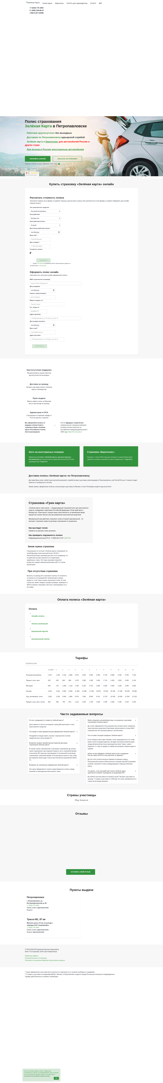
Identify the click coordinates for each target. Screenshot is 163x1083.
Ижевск (57, 22)
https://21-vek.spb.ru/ (75, 432)
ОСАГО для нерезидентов (77, 3)
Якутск (112, 99)
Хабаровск (113, 73)
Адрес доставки (35, 335)
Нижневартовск (87, 23)
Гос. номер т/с (34, 307)
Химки (112, 80)
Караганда (58, 44)
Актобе (30, 23)
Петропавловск (87, 68)
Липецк (57, 83)
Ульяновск (113, 64)
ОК (56, 1078)
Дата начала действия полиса (40, 228)
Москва (57, 96)
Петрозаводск (87, 65)
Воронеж (31, 87)
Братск (30, 59)
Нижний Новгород (88, 26)
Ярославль (113, 102)
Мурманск (58, 99)
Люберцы (58, 86)
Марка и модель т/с (36, 300)
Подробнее (44, 461)
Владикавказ (32, 71)
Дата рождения (35, 286)
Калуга (57, 41)
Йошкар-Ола (59, 28)
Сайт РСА (67, 538)
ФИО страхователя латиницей (40, 279)
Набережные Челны (89, 14)
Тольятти (113, 48)
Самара (85, 87)
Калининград (59, 38)
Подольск (85, 71)
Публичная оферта (31, 956)
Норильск (85, 43)
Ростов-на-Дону (87, 81)
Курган (57, 76)
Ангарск (30, 30)
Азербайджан (32, 17)
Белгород (31, 49)
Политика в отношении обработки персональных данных (45, 960)
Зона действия (35, 214)
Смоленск (113, 15)
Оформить (39, 346)
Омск (84, 49)
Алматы (30, 26)
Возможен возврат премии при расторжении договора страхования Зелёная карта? (48, 744)
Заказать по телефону (67, 159)
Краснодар (59, 70)
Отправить (90, 982)
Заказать (43, 260)
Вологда (30, 84)
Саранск (85, 94)
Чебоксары (113, 83)
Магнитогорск (60, 89)
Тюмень (112, 57)
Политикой (42, 265)
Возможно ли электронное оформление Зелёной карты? (49, 765)
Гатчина (30, 94)
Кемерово (58, 48)
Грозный (31, 97)
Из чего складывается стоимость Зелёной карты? (46, 720)
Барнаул (31, 46)
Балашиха (31, 43)
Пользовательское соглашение (36, 958)
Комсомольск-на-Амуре (63, 60)
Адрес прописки (35, 314)
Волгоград (31, 78)
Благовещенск (33, 55)
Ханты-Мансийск (115, 76)
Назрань (85, 17)
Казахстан (58, 35)
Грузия (30, 100)
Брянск (30, 62)
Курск (57, 80)
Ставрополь (114, 22)
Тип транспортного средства (39, 207)
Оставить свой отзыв (80, 872)
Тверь (112, 41)
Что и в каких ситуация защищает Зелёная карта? (105, 735)
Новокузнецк (86, 33)
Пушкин (85, 78)
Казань (57, 31)
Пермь (84, 62)
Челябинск (113, 86)
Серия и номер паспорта (38, 293)
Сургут (112, 28)
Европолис (59, 3)
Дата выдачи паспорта (37, 321)
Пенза (84, 59)
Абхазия (30, 14)
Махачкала (59, 92)
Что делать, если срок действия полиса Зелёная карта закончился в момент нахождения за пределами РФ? (107, 772)
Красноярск (59, 73)
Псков (84, 75)
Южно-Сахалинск (116, 96)
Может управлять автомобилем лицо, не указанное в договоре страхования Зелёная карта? (110, 721)
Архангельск (32, 33)
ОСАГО (93, 3)
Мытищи (58, 102)
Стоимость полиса (36, 249)
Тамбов (112, 38)
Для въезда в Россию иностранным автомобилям (55, 149)
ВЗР (100, 3)
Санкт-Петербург (88, 91)
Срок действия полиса (37, 221)
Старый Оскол (115, 25)
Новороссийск (87, 36)
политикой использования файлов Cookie (37, 1076)
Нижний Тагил (87, 30)
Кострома (58, 67)
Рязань (84, 84)
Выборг (30, 91)
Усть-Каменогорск (116, 67)
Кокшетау (58, 54)
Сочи (111, 19)
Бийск (30, 52)
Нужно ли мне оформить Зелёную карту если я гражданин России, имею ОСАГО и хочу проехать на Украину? (108, 754)
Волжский (31, 81)
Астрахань (31, 36)
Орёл (84, 55)
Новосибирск (86, 39)
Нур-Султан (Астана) (89, 46)
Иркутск (57, 25)
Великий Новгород (34, 65)
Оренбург (85, 52)
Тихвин (112, 44)
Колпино (58, 57)
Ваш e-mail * (34, 328)
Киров (57, 51)
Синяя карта (47, 3)
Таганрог (113, 35)
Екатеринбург (60, 15)
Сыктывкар (113, 31)
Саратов (85, 97)
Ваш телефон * (35, 242)
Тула (111, 54)
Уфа (111, 70)
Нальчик (85, 20)
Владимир (31, 75)
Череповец (113, 89)
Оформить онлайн (38, 159)
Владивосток (32, 68)
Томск (112, 51)
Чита (111, 92)
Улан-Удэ (113, 60)
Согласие (40, 263)
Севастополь (86, 100)
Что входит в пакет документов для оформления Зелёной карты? (52, 731)
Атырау (30, 39)
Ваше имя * (33, 235)
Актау (30, 20)
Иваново (58, 19)
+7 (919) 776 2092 (33, 905)
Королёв (58, 64)
